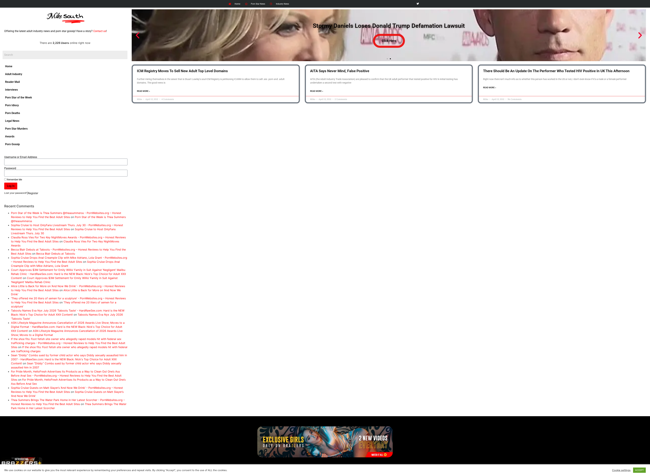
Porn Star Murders (16, 128)
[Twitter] (417, 4)
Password (10, 168)
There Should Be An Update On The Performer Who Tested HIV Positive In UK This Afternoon (556, 71)
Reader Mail (12, 82)
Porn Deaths (12, 113)
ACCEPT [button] (639, 470)
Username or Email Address (20, 157)
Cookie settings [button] (621, 470)
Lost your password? (15, 193)
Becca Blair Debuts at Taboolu (55, 253)
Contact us (99, 31)
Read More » (143, 91)
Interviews (11, 89)
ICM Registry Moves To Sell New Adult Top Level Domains (182, 71)
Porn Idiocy (12, 105)
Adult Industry (13, 74)
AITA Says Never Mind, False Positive (339, 71)
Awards (9, 136)
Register (33, 193)
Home (8, 66)
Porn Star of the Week (18, 97)
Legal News (12, 120)
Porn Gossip (12, 144)
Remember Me (14, 179)
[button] (137, 35)
